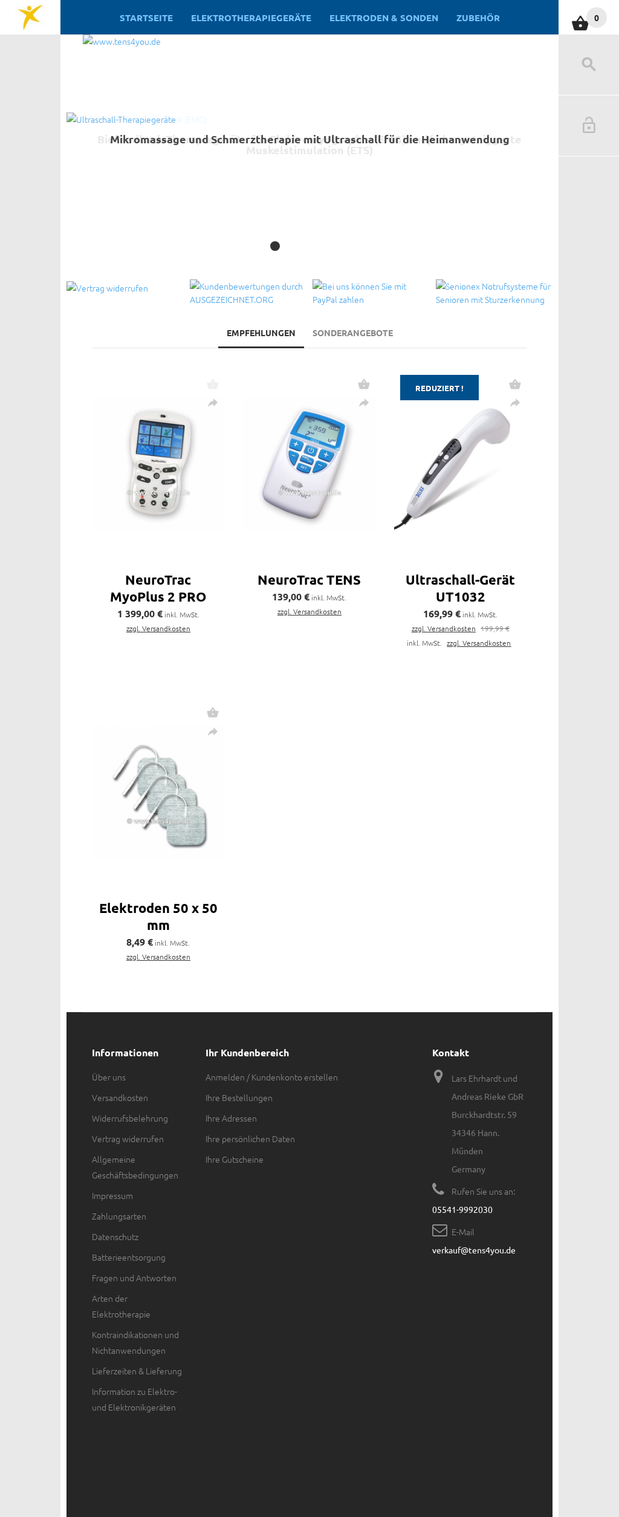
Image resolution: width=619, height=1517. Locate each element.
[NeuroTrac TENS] (309, 464)
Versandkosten (120, 1097)
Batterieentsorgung (129, 1257)
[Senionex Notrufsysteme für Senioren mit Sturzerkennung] (494, 292)
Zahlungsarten (119, 1216)
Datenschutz (115, 1236)
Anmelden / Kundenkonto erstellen (272, 1077)
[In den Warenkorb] (364, 384)
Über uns (109, 1077)
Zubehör (478, 17)
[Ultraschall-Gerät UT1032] (460, 464)
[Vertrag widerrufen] (125, 286)
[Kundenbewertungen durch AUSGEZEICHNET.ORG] (248, 292)
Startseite (146, 17)
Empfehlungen (261, 332)
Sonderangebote (353, 332)
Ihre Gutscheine (235, 1159)
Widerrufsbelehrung (130, 1118)
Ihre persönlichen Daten (250, 1138)
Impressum (112, 1195)
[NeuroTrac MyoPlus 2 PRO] (158, 464)
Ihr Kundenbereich (247, 1052)
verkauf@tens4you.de (474, 1249)
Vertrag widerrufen (128, 1138)
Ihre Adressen (231, 1118)
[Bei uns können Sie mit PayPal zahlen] (371, 292)
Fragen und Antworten (134, 1278)
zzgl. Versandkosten (158, 628)
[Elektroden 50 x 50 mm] (158, 793)
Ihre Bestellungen (239, 1097)
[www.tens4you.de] (30, 17)
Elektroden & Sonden (383, 17)
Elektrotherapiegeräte (251, 17)
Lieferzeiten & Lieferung (137, 1371)
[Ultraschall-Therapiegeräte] (309, 192)
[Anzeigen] (213, 403)
